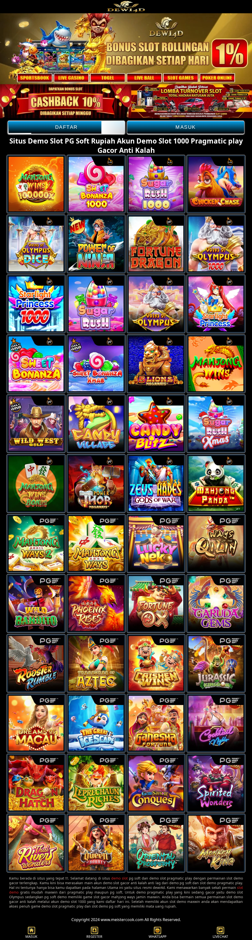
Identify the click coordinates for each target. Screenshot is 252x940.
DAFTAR (66, 127)
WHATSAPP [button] (157, 936)
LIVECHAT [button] (220, 936)
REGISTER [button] (94, 936)
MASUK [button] (31, 936)
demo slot (119, 878)
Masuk (185, 127)
